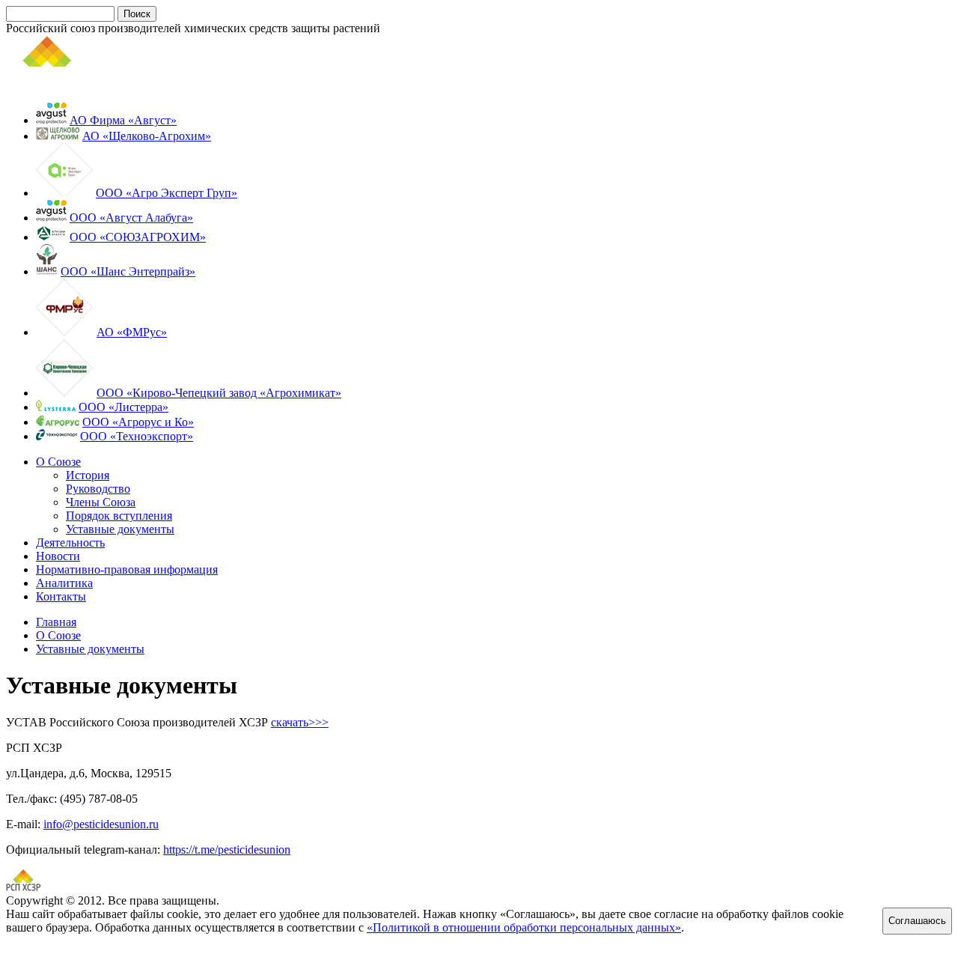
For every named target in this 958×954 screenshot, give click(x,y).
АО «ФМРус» (132, 332)
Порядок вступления (119, 515)
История (87, 475)
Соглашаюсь (917, 920)
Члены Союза (100, 502)
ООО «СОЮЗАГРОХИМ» (138, 237)
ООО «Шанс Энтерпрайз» (128, 271)
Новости (58, 556)
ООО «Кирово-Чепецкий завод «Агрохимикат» (219, 392)
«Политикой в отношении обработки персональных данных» (524, 927)
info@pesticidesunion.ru (101, 824)
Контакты (61, 596)
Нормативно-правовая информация (127, 569)
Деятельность (70, 542)
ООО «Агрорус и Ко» (138, 422)
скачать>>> (300, 722)
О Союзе (58, 461)
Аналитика (64, 583)
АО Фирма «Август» (123, 120)
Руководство (98, 488)
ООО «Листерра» (123, 407)
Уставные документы (120, 529)
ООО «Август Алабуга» (131, 217)
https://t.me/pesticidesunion (226, 849)
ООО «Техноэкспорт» (136, 436)
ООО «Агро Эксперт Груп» (166, 192)
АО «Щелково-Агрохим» (146, 136)
